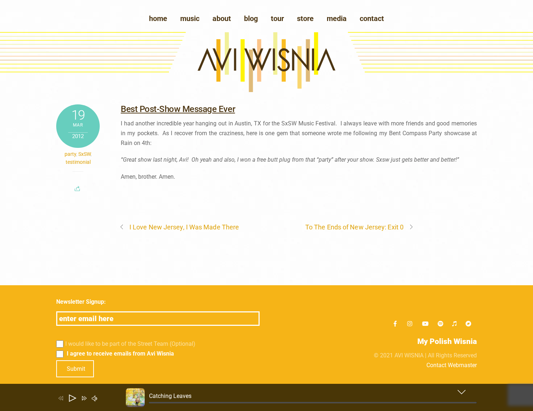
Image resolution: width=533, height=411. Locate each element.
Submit (76, 368)
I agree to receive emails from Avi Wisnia (119, 353)
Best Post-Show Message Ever (178, 109)
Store (305, 18)
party (70, 154)
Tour (277, 18)
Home (158, 18)
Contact (372, 18)
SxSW (84, 154)
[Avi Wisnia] (266, 90)
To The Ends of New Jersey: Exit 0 (354, 227)
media (337, 18)
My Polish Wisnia (447, 341)
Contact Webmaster (451, 365)
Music (189, 18)
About (221, 18)
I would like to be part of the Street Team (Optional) (130, 343)
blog (251, 18)
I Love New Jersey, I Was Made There (184, 227)
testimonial (78, 162)
